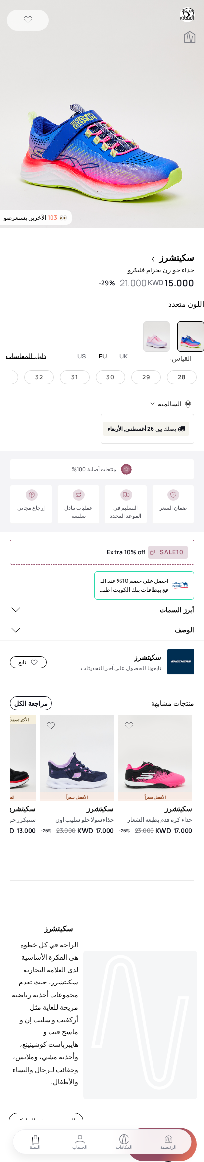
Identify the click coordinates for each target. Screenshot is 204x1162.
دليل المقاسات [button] (26, 355)
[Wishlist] (28, 20)
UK (123, 356)
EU (103, 356)
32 (39, 377)
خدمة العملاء (188, 13)
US (81, 356)
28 (182, 377)
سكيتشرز (176, 257)
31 (74, 377)
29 (146, 377)
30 (110, 377)
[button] (102, 115)
